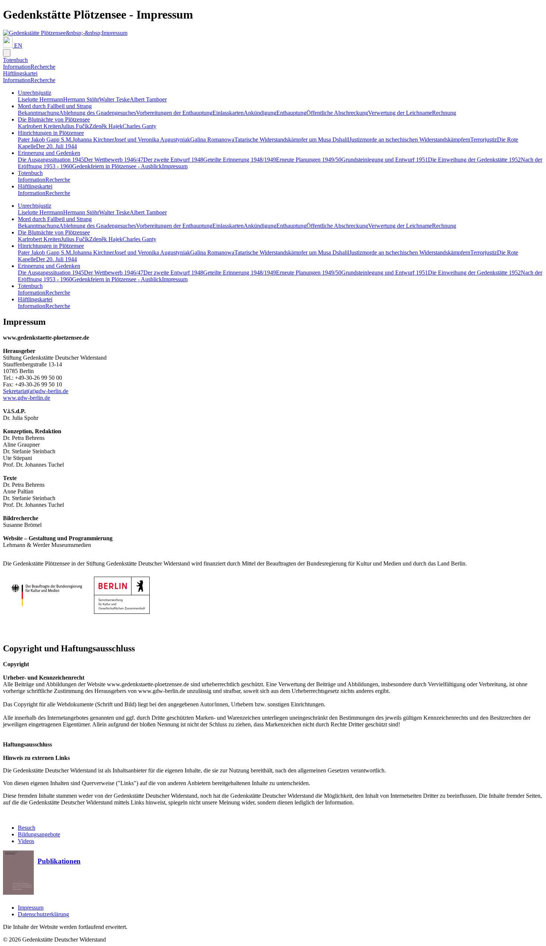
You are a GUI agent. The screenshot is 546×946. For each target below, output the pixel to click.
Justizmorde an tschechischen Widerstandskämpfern (409, 139)
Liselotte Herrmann (40, 99)
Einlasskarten (228, 113)
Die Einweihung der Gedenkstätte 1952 (474, 159)
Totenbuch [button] (15, 60)
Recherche (42, 67)
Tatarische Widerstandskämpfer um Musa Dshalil (291, 139)
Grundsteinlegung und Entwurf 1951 (384, 159)
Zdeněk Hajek (106, 126)
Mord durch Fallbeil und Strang (55, 106)
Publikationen (59, 861)
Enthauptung (291, 113)
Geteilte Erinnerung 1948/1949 (239, 159)
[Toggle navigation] (6, 53)
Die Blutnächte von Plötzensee (54, 119)
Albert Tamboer (148, 99)
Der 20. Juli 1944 (56, 146)
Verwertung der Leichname (400, 113)
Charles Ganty (139, 126)
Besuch (26, 827)
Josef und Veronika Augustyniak (152, 139)
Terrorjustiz (483, 139)
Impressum (175, 166)
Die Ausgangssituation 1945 (51, 159)
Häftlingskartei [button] (20, 73)
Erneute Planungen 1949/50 (308, 159)
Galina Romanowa (212, 139)
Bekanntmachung (38, 113)
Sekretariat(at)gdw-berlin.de (35, 391)
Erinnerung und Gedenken (49, 153)
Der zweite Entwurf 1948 (173, 159)
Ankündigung (260, 113)
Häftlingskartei (35, 186)
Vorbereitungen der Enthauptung (174, 113)
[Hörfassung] (8, 45)
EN (18, 45)
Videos (26, 841)
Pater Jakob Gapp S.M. (45, 139)
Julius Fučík (75, 126)
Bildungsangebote (39, 834)
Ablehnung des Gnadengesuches (97, 113)
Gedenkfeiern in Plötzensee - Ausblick (117, 166)
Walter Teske (114, 99)
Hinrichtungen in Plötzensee (51, 133)
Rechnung (444, 113)
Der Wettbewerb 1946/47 (113, 159)
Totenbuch (30, 173)
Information (16, 67)
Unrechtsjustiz (34, 93)
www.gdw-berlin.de (26, 398)
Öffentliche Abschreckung (337, 113)
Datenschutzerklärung (43, 914)
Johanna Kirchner (93, 139)
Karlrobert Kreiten (39, 126)
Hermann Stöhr (81, 99)
